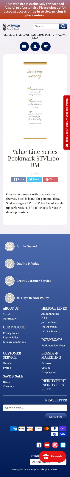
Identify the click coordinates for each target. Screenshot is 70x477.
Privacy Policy (11, 333)
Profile (7, 367)
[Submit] (63, 26)
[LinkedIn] (63, 445)
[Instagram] (55, 445)
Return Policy (10, 337)
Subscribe (56, 417)
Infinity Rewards (50, 331)
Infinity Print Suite (53, 386)
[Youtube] (47, 445)
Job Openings (49, 326)
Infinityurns (34, 469)
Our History (9, 318)
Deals (6, 382)
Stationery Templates (53, 345)
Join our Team (49, 322)
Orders (7, 363)
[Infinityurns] (11, 26)
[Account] (35, 46)
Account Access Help (50, 315)
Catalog (45, 367)
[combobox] (46, 26)
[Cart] (46, 46)
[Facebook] (39, 445)
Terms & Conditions (14, 342)
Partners (46, 363)
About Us (8, 314)
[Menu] (24, 46)
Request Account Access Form (66, 121)
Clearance (8, 386)
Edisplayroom (49, 372)
